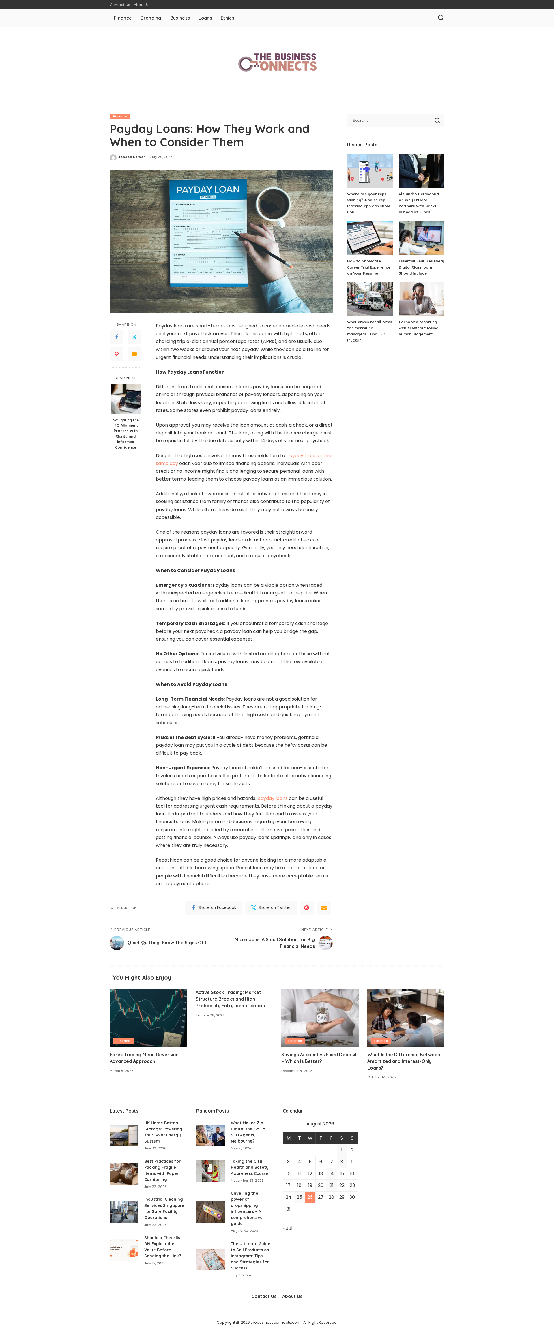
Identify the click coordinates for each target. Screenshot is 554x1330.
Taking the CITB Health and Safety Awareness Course (250, 1167)
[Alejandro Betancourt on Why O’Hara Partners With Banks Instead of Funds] (421, 171)
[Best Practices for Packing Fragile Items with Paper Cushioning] (124, 1174)
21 (332, 1185)
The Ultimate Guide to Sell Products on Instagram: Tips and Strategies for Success (250, 1256)
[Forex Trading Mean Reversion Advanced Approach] (148, 1018)
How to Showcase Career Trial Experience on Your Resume (368, 267)
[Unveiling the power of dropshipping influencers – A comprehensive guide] (210, 1212)
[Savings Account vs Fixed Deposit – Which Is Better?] (320, 1018)
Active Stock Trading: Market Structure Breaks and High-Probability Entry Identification (230, 998)
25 (299, 1197)
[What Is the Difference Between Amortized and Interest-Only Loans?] (406, 1018)
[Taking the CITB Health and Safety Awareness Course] (210, 1171)
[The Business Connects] (277, 63)
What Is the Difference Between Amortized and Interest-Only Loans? (403, 1061)
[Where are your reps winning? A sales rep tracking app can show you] (370, 171)
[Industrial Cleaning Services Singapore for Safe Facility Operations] (124, 1212)
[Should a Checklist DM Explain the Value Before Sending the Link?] (124, 1250)
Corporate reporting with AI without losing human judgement (419, 328)
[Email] (134, 354)
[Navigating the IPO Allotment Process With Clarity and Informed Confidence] (126, 399)
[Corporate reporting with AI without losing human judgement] (421, 299)
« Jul (287, 1228)
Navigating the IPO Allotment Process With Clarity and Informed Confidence (126, 433)
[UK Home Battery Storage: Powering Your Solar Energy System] (124, 1135)
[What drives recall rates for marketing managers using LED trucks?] (370, 299)
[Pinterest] (116, 354)
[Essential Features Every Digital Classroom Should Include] (421, 238)
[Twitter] (134, 337)
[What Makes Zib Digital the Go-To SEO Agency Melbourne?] (210, 1135)
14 (331, 1173)
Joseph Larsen (132, 157)
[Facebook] (116, 337)
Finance (120, 116)
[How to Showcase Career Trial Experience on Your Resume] (370, 238)
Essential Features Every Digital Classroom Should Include (421, 267)
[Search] (440, 18)
